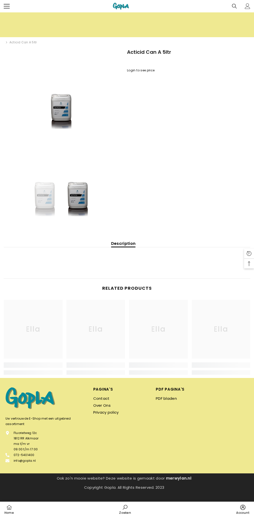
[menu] (7, 6)
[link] (33, 365)
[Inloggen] (247, 6)
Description (123, 243)
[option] (62, 110)
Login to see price (141, 70)
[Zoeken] (234, 6)
